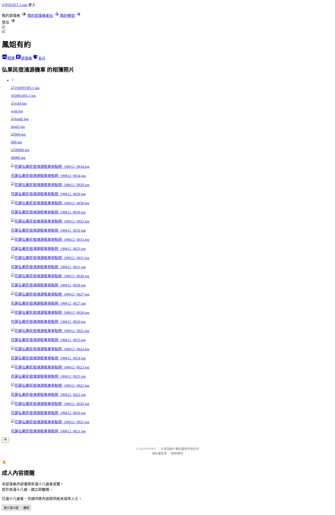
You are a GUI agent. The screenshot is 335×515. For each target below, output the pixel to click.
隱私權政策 (159, 453)
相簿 (11, 58)
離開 (26, 508)
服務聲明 (177, 453)
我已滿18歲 (11, 508)
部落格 (27, 58)
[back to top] (5, 440)
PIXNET (151, 448)
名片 (42, 58)
